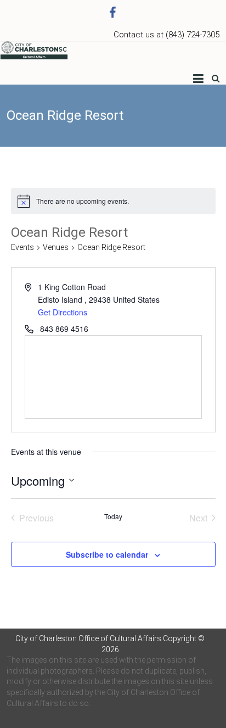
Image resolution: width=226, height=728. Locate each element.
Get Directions (62, 312)
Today (113, 516)
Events (22, 247)
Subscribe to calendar (107, 554)
